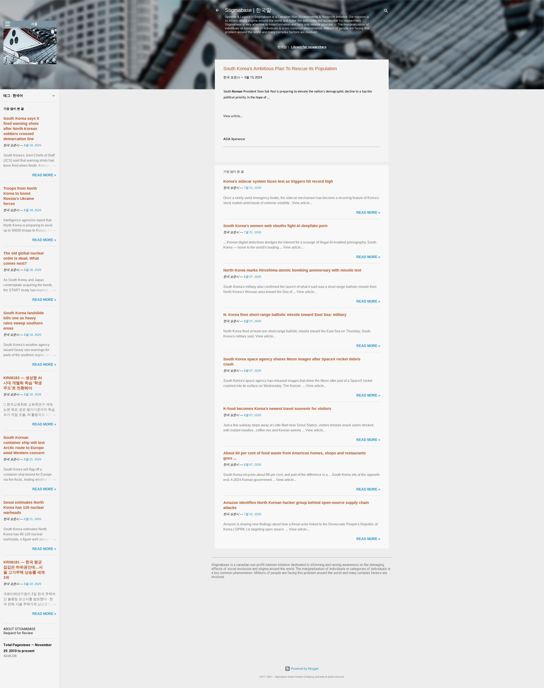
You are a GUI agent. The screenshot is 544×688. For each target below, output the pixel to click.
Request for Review (18, 633)
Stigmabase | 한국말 (248, 10)
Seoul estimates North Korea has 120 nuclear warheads (23, 507)
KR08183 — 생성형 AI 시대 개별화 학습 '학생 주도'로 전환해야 (22, 383)
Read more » (368, 212)
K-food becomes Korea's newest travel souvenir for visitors (277, 409)
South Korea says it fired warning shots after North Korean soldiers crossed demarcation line (21, 128)
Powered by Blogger (304, 669)
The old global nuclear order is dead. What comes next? (23, 258)
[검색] (386, 11)
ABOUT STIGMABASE (19, 629)
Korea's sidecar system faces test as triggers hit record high (278, 181)
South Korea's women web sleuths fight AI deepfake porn (275, 226)
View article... (232, 116)
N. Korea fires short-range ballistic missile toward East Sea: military (284, 315)
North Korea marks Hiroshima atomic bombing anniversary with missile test (292, 270)
